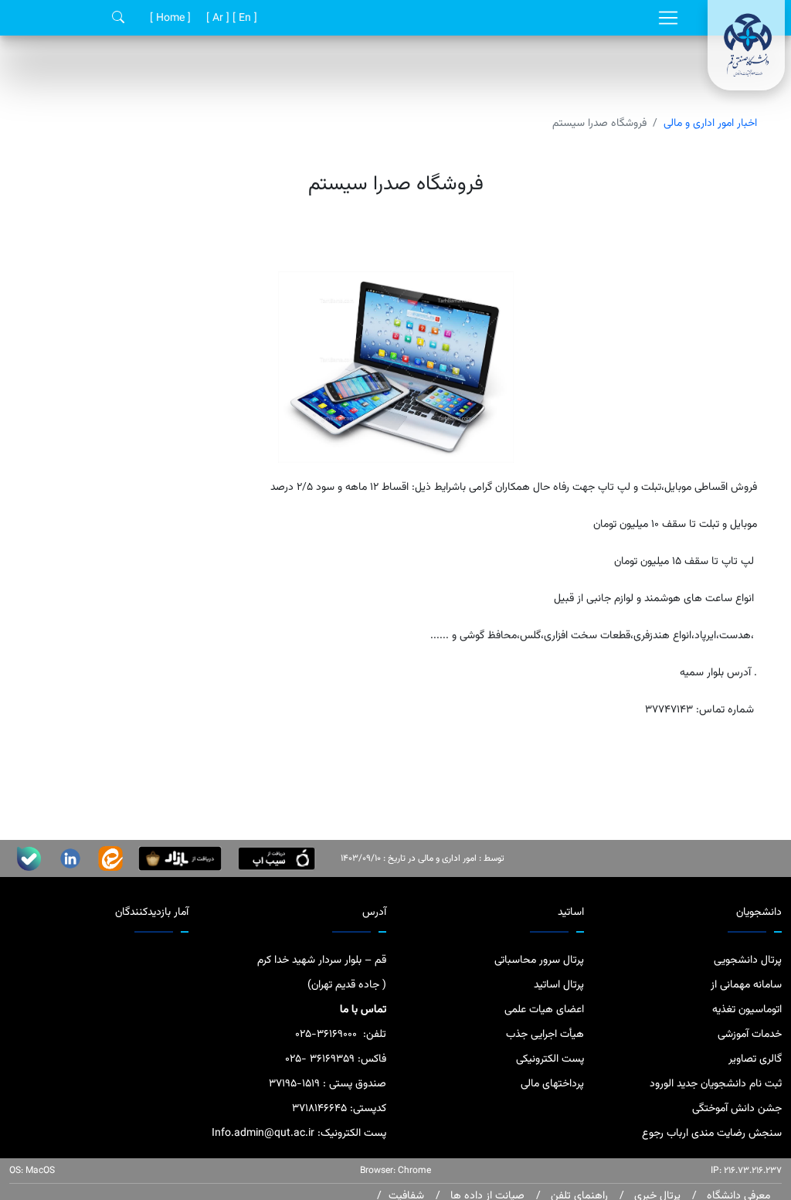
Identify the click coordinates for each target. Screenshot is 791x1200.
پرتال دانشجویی (748, 960)
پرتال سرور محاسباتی (539, 960)
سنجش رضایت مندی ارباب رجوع (712, 1133)
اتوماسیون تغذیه (747, 1009)
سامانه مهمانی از (746, 985)
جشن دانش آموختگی (737, 1108)
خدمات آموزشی (750, 1034)
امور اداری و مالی (447, 858)
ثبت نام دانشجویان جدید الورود (716, 1084)
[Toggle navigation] (668, 17)
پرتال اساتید (559, 985)
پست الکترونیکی (550, 1059)
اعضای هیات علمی (544, 1009)
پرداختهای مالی (552, 1084)
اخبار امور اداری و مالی (710, 123)
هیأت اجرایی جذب (545, 1034)
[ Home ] (169, 18)
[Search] (118, 18)
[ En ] (243, 18)
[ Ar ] (216, 18)
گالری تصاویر (755, 1059)
